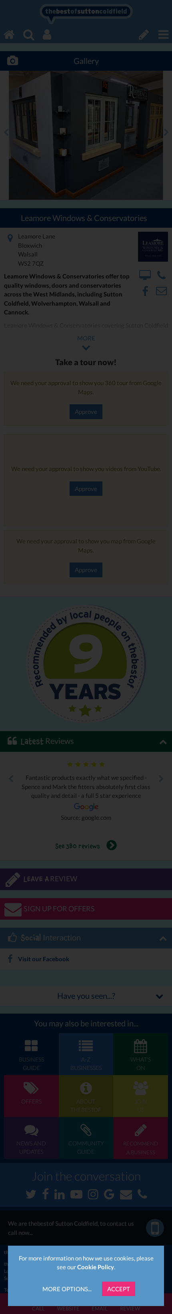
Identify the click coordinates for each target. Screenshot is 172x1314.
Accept (118, 1288)
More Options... (67, 1288)
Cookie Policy (95, 1266)
